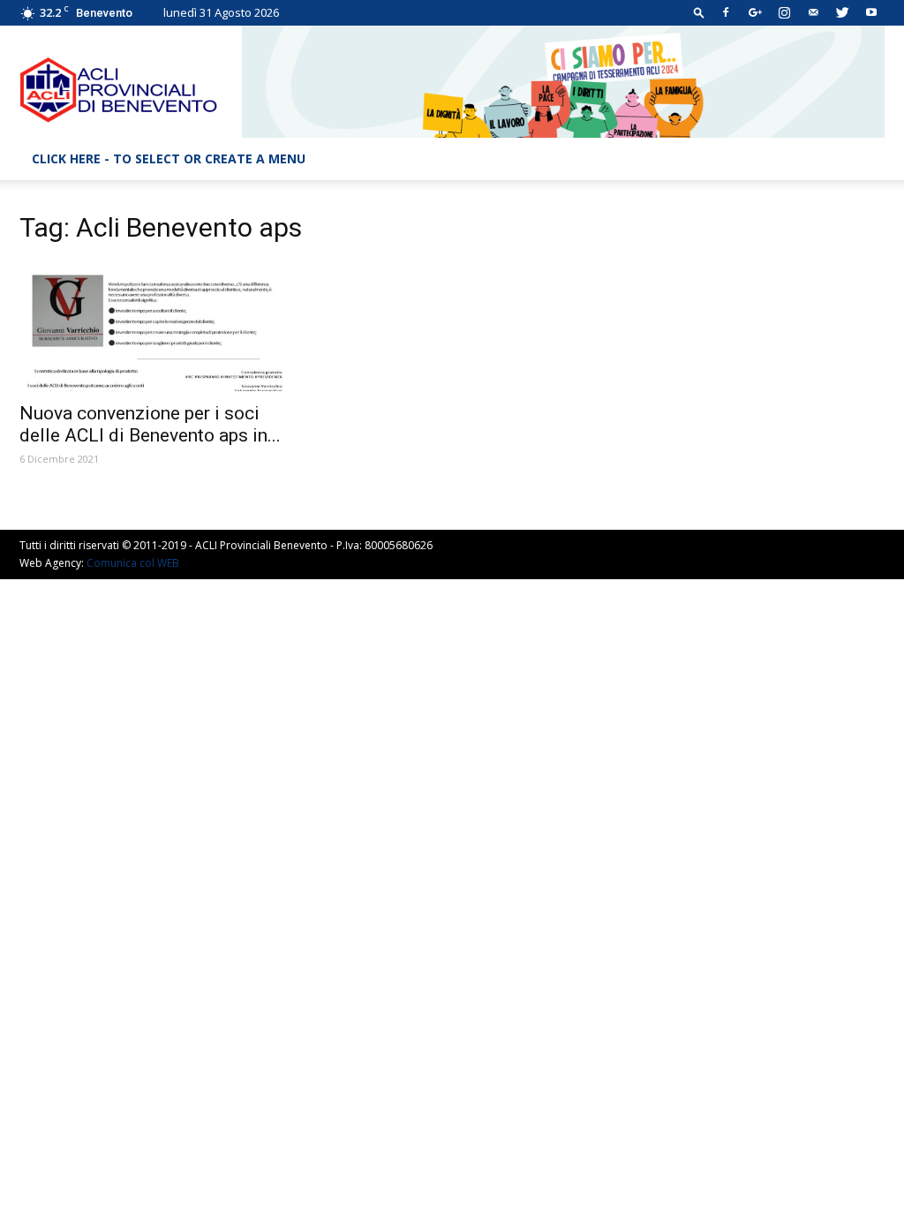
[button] (699, 12)
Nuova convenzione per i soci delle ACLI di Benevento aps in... (150, 424)
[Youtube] (871, 12)
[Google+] (755, 12)
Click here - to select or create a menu (168, 158)
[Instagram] (784, 12)
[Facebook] (725, 12)
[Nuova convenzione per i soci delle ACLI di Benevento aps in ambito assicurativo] (151, 326)
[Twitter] (842, 12)
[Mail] (813, 12)
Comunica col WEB (133, 562)
